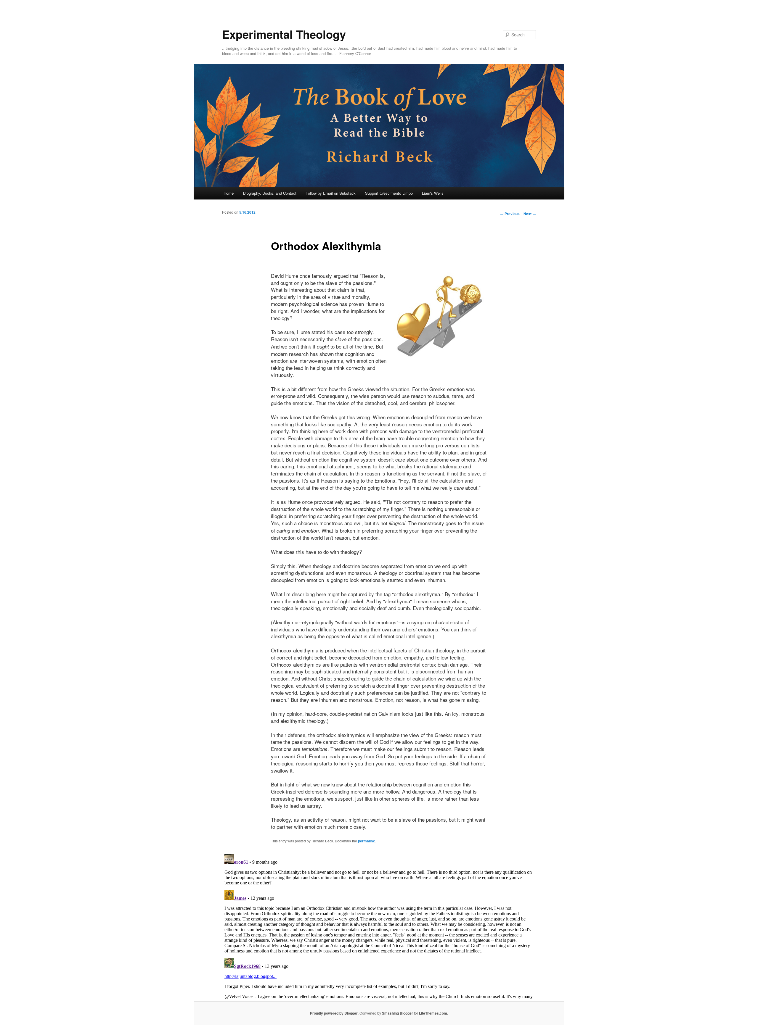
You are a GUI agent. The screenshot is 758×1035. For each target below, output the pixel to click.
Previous (510, 213)
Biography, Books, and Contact (269, 193)
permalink (366, 841)
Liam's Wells (433, 193)
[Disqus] (379, 926)
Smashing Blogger (397, 1013)
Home (229, 193)
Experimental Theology (284, 34)
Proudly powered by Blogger (334, 1013)
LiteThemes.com (433, 1013)
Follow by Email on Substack (331, 193)
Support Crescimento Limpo (389, 193)
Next (529, 213)
